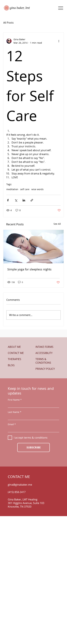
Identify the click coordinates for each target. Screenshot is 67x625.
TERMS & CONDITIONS (43, 360)
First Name (14, 400)
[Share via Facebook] (7, 200)
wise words (37, 189)
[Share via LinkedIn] (23, 200)
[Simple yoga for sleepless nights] (33, 246)
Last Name (13, 412)
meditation (12, 189)
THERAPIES (14, 359)
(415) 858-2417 (17, 492)
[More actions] (59, 41)
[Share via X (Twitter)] (15, 200)
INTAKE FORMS (44, 347)
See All (57, 223)
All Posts (8, 22)
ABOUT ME (14, 347)
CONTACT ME (16, 353)
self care (24, 189)
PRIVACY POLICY (45, 369)
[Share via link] (31, 200)
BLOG (11, 365)
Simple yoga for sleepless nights (29, 269)
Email (11, 424)
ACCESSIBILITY (44, 353)
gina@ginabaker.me (20, 484)
